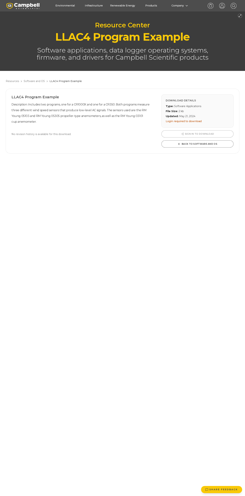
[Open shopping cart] (210, 5)
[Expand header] (240, 16)
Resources (12, 81)
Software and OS (34, 81)
